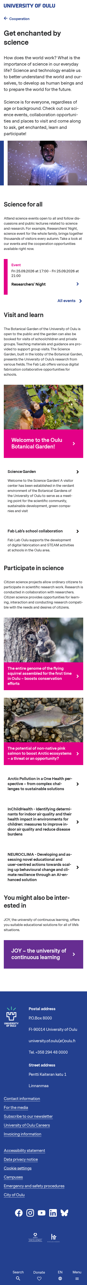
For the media (16, 1107)
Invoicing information (22, 1134)
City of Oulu (14, 1195)
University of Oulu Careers (27, 1125)
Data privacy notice (21, 1159)
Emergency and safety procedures (34, 1186)
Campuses (13, 1177)
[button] (77, 1275)
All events (66, 301)
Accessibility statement (24, 1150)
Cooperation (19, 18)
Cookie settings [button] (17, 1168)
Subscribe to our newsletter (28, 1116)
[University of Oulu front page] (39, 4)
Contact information (22, 1098)
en (64, 1277)
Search (18, 1272)
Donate (39, 1272)
